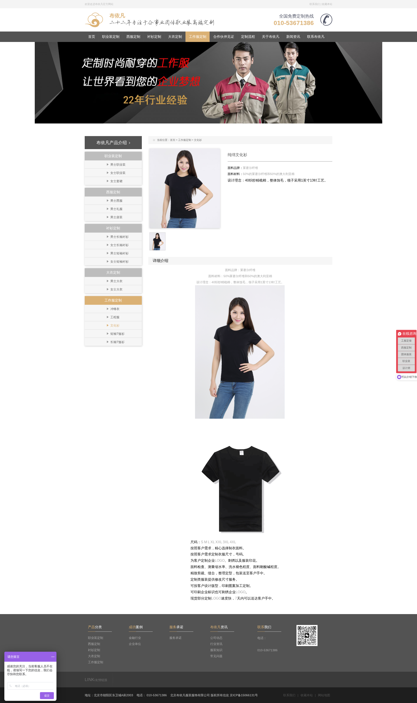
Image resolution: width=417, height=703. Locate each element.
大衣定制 (175, 36)
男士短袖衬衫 (119, 253)
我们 (264, 627)
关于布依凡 (270, 36)
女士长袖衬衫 (119, 245)
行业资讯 (216, 644)
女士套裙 (116, 181)
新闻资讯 (293, 36)
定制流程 (248, 36)
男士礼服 (116, 209)
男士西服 (116, 200)
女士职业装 (118, 173)
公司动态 (216, 638)
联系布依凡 (315, 36)
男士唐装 (116, 217)
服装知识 (216, 650)
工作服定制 (197, 36)
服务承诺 (175, 638)
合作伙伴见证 (223, 36)
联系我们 (314, 4)
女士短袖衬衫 (119, 261)
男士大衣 (116, 281)
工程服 (114, 317)
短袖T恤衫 (117, 333)
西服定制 (133, 36)
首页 (91, 36)
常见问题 (216, 656)
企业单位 (135, 644)
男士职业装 (118, 164)
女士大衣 (116, 289)
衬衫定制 (154, 36)
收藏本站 (327, 4)
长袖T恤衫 (117, 342)
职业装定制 (110, 36)
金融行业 (135, 638)
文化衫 (114, 325)
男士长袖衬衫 (119, 236)
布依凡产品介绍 (111, 142)
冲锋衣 (114, 309)
